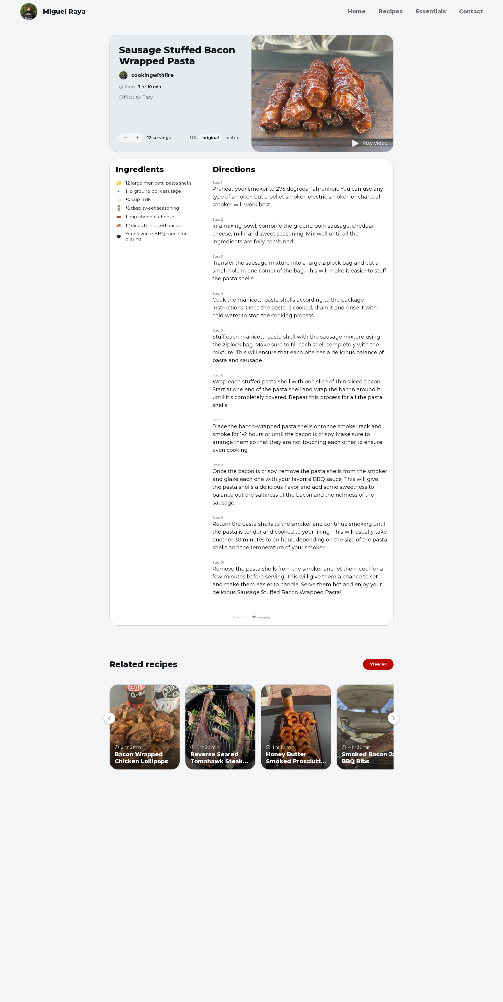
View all (378, 664)
